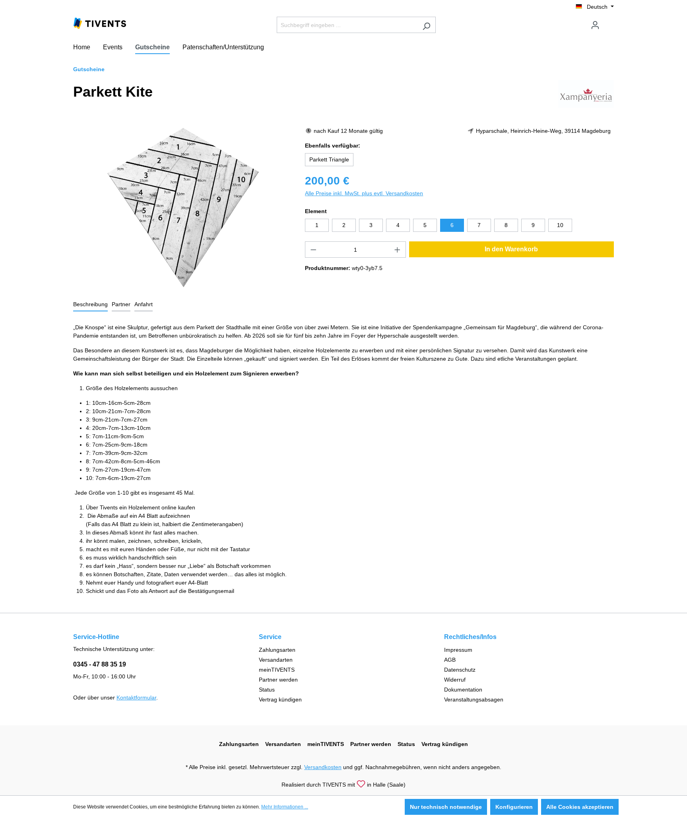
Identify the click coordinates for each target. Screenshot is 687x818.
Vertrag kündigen (280, 699)
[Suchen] (426, 25)
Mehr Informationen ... (284, 807)
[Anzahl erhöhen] (397, 249)
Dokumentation (463, 689)
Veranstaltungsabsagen (473, 699)
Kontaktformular (136, 697)
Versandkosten (323, 767)
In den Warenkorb (511, 249)
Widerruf (455, 679)
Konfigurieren (514, 807)
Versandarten (276, 660)
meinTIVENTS (277, 669)
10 (560, 225)
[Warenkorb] (609, 22)
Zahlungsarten (277, 650)
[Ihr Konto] (595, 25)
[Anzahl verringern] (313, 249)
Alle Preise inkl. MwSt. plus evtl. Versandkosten (364, 193)
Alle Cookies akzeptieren (579, 807)
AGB (450, 660)
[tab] (90, 304)
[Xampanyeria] (586, 93)
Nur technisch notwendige (446, 807)
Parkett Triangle (329, 159)
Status (267, 689)
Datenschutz (459, 669)
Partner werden (278, 679)
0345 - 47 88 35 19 (99, 664)
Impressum (458, 650)
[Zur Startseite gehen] (99, 22)
